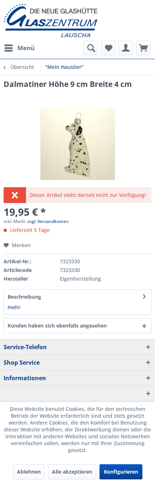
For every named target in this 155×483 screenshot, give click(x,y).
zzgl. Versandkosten (48, 221)
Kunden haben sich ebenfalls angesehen (57, 325)
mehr (14, 307)
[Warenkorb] (143, 48)
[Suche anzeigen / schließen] (90, 48)
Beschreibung (24, 296)
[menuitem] (19, 48)
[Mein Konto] (126, 48)
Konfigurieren (121, 471)
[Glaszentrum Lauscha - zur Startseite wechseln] (77, 20)
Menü (26, 48)
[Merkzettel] (108, 48)
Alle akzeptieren (72, 471)
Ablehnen (29, 471)
